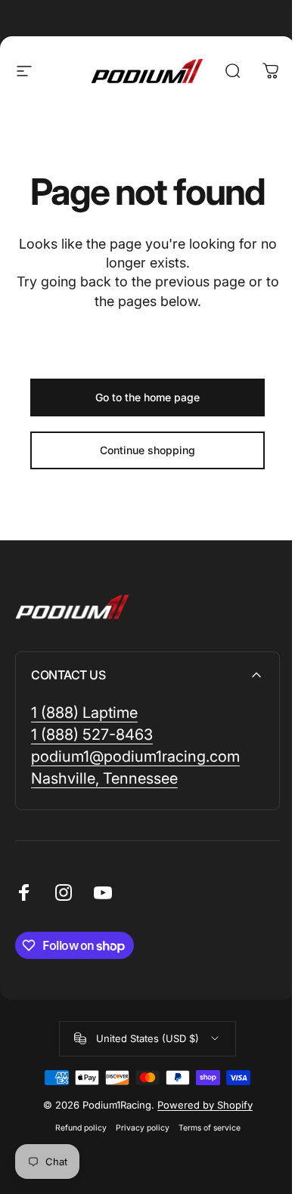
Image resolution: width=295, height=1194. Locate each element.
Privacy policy (142, 1128)
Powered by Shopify (205, 1105)
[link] (84, 713)
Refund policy (81, 1128)
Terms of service (210, 1128)
